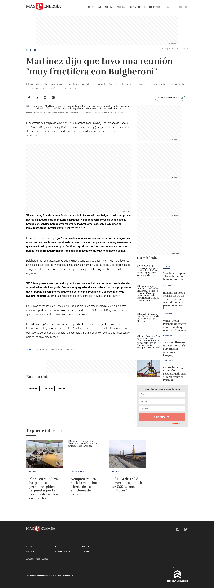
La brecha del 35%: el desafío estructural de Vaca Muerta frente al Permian (174, 374)
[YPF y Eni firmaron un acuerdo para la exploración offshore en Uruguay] (148, 343)
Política (121, 7)
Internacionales (137, 7)
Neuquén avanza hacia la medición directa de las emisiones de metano (84, 486)
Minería (108, 7)
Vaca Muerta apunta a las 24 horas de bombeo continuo (175, 276)
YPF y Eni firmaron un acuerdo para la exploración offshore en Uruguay (174, 349)
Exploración (167, 336)
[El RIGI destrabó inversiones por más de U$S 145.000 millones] (127, 454)
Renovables (154, 7)
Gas (99, 7)
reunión (58, 215)
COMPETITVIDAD (168, 360)
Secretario (56, 349)
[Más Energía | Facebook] (181, 7)
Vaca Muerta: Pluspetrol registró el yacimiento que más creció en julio (174, 325)
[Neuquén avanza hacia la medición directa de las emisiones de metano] (86, 454)
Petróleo (88, 7)
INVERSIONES (167, 286)
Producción (167, 314)
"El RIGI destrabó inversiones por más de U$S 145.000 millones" (127, 484)
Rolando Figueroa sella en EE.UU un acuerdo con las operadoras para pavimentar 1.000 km (174, 300)
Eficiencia (166, 266)
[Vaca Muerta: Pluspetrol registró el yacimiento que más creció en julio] (148, 321)
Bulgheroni (31, 50)
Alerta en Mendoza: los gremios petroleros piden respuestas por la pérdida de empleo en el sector (44, 488)
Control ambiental (78, 471)
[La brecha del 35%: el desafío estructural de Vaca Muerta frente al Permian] (148, 368)
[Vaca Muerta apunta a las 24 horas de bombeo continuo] (148, 273)
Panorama (33, 471)
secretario (34, 123)
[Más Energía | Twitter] (186, 7)
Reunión (70, 349)
